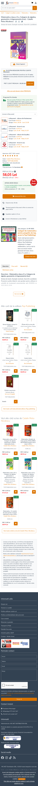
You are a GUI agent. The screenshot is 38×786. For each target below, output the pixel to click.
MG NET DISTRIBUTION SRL (18, 723)
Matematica (25, 13)
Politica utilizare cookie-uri (9, 611)
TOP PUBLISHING (12, 161)
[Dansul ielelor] (10, 349)
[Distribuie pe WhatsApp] (19, 21)
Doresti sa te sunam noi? (10, 714)
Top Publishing (28, 306)
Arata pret (30, 83)
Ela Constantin (28, 329)
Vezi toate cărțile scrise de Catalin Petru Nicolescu (19, 531)
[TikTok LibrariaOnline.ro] (10, 758)
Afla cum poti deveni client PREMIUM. (19, 91)
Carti (2, 13)
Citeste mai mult (30, 256)
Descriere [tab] (5, 266)
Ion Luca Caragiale (10, 394)
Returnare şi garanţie (7, 622)
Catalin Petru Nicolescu (13, 159)
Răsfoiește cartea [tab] (8, 270)
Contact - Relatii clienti (7, 636)
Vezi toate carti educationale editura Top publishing (19, 409)
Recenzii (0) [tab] (24, 266)
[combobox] (17, 8)
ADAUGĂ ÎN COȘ (20, 196)
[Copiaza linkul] (22, 21)
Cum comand (5, 618)
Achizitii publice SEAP (7, 633)
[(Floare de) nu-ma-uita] (28, 316)
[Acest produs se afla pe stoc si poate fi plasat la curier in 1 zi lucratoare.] (22, 167)
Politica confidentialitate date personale (12, 615)
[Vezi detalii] (16, 401)
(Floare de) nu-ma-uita (28, 324)
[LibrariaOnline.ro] (12, 3)
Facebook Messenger (9, 708)
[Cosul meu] (32, 3)
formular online (14, 742)
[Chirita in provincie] (10, 382)
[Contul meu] (35, 3)
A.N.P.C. (3, 734)
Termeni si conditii (6, 608)
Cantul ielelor (28, 358)
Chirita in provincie (9, 390)
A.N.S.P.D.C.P (27, 727)
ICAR (26, 448)
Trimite (19, 699)
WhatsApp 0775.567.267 (10, 711)
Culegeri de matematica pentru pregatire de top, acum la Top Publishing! (27, 233)
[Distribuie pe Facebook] (16, 21)
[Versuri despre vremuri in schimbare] (10, 316)
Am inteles (21, 779)
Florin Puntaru (10, 331)
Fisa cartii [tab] (14, 266)
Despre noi (4, 604)
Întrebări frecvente (6, 629)
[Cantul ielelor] (28, 349)
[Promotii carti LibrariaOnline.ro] (6, 758)
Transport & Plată (6, 625)
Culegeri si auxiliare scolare (12, 13)
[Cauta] (35, 8)
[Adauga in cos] (16, 339)
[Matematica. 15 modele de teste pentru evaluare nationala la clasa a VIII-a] (10, 502)
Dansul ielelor (10, 358)
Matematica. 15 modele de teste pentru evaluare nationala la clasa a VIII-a (10, 513)
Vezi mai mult (18, 294)
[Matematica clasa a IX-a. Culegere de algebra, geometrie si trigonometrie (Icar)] (10, 464)
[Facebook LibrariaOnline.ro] (2, 758)
